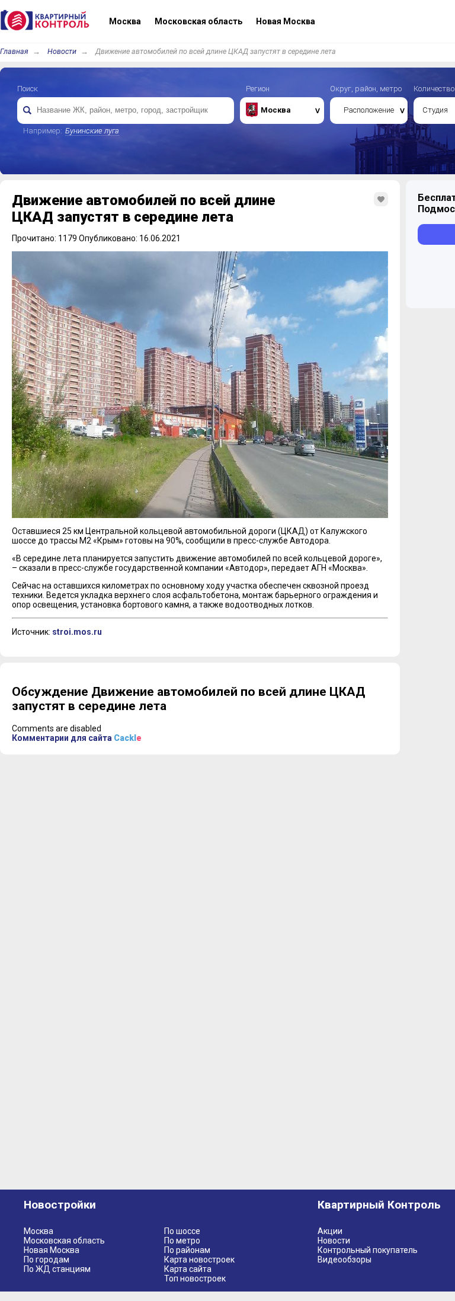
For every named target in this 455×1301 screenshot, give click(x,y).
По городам (46, 1259)
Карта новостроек (199, 1259)
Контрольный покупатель (368, 1250)
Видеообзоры (344, 1259)
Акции (330, 1231)
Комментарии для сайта (77, 738)
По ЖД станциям (57, 1269)
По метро (182, 1240)
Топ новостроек (195, 1278)
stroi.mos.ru (77, 632)
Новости (61, 51)
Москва (38, 1231)
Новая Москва (51, 1250)
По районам (187, 1250)
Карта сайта (188, 1269)
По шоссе (182, 1231)
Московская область (64, 1240)
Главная (14, 51)
